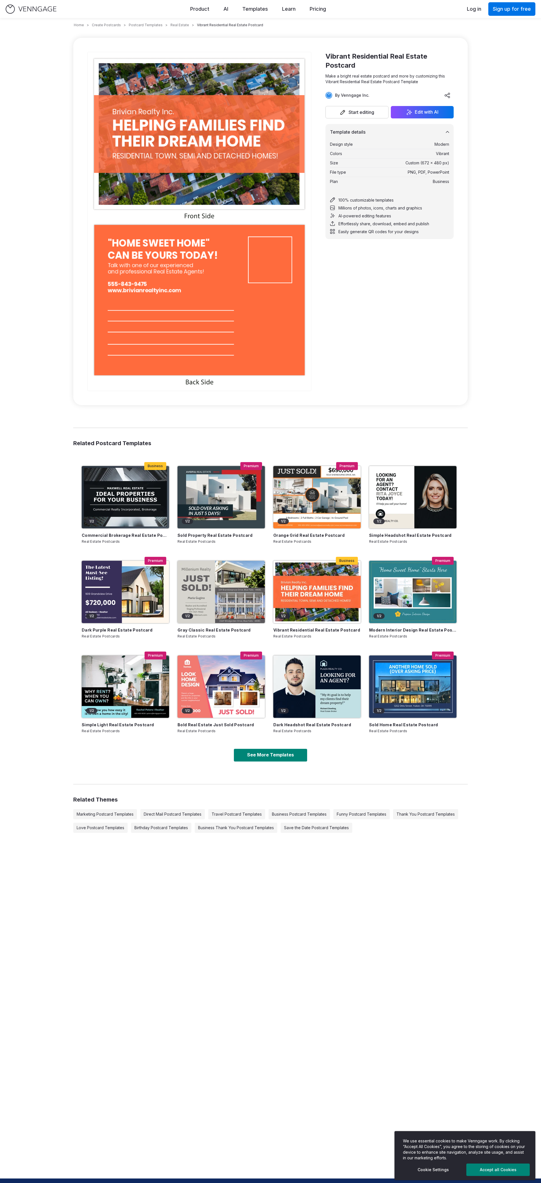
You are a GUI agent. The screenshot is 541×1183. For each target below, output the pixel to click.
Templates (255, 9)
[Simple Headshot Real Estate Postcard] (412, 497)
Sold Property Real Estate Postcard (215, 535)
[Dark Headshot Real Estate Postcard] (317, 686)
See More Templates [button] (270, 755)
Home (79, 25)
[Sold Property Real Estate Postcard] (221, 497)
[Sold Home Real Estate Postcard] (412, 686)
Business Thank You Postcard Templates (236, 827)
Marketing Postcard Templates (105, 814)
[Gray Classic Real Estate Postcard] (221, 592)
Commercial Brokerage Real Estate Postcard (125, 535)
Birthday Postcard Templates (161, 827)
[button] (357, 112)
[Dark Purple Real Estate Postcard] (125, 592)
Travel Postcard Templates (237, 814)
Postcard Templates (146, 25)
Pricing (318, 9)
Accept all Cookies (498, 1169)
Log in (474, 9)
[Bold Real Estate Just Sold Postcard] (221, 686)
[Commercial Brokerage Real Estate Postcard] (125, 497)
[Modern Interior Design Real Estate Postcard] (412, 592)
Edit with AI (426, 112)
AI (225, 9)
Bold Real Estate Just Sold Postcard (216, 724)
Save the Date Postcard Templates (316, 827)
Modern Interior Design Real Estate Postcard (412, 630)
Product (199, 9)
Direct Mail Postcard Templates (172, 814)
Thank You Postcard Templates (425, 814)
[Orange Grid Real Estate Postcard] (317, 497)
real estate (179, 25)
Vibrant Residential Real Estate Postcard (316, 630)
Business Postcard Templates (299, 814)
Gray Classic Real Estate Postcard (214, 630)
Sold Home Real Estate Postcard (403, 724)
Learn (289, 9)
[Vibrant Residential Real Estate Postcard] (317, 592)
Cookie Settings (433, 1169)
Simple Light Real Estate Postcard (118, 724)
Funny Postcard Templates (361, 814)
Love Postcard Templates (100, 827)
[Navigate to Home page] (31, 9)
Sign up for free (512, 9)
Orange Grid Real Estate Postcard (309, 535)
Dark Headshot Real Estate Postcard (312, 724)
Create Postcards (106, 25)
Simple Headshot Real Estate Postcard (410, 535)
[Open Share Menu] (447, 95)
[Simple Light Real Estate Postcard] (125, 686)
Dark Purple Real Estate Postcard (117, 630)
